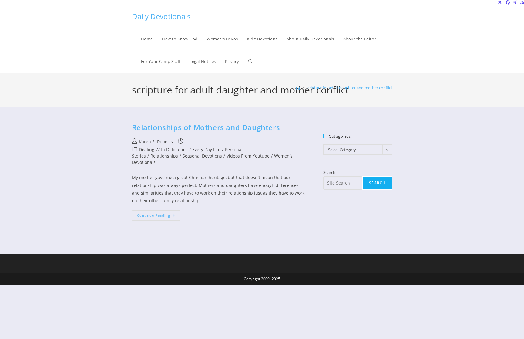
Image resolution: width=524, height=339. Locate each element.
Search (329, 172)
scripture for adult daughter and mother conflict (349, 87)
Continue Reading (158, 216)
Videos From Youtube (248, 156)
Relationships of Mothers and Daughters (206, 127)
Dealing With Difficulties (163, 149)
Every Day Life (206, 149)
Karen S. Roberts (156, 141)
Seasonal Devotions (202, 156)
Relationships (164, 156)
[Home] (298, 87)
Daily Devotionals (161, 16)
